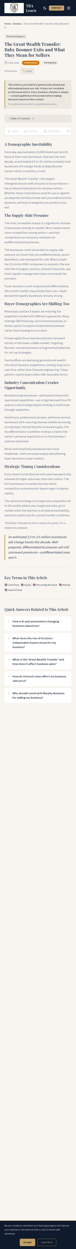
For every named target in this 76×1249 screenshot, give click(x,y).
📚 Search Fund (13, 590)
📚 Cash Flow (11, 585)
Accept (27, 1242)
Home (7, 24)
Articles (17, 24)
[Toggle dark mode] (44, 8)
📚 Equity (26, 585)
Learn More (46, 1242)
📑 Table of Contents (18, 118)
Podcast (33, 131)
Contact (56, 8)
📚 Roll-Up (64, 585)
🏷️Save (27, 71)
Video (15, 131)
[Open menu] (69, 8)
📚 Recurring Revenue (45, 585)
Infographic (54, 131)
